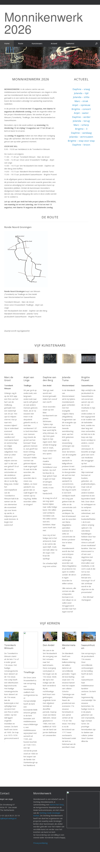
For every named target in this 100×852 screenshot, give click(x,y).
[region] (50, 58)
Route (20, 43)
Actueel (54, 43)
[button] (96, 43)
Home (7, 43)
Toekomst (70, 43)
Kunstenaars (37, 43)
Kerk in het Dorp (57, 804)
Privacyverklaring (40, 843)
